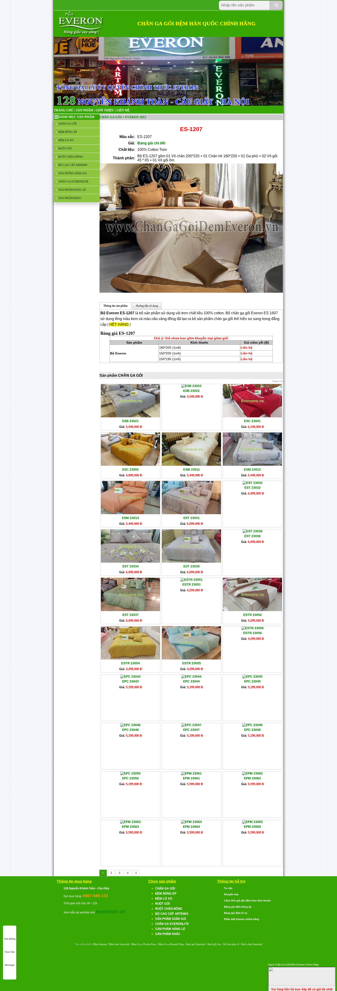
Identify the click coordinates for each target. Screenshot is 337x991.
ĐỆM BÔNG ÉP (67, 132)
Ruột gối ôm (214, 944)
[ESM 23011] (191, 464)
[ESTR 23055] (191, 658)
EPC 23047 (191, 730)
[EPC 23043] (130, 676)
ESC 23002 (130, 469)
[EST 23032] (252, 483)
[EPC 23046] (130, 725)
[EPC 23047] (191, 725)
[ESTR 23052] (252, 610)
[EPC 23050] (130, 773)
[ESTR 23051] (191, 579)
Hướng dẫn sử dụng (147, 305)
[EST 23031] (191, 513)
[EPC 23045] (252, 676)
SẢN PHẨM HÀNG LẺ (72, 189)
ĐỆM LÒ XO (66, 140)
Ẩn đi (331, 964)
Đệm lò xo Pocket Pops (143, 944)
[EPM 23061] (191, 773)
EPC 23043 (130, 681)
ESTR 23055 (191, 663)
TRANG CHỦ (63, 110)
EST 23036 (252, 536)
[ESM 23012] (252, 464)
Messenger (10, 965)
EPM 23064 (191, 826)
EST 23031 (191, 518)
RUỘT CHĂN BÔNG (70, 156)
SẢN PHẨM (84, 110)
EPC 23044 (191, 681)
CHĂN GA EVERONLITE (73, 181)
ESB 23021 (130, 421)
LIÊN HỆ (123, 110)
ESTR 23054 (130, 663)
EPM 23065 (252, 826)
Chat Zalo (10, 952)
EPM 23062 (252, 778)
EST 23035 (191, 566)
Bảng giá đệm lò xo (235, 913)
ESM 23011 (191, 469)
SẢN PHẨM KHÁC (70, 198)
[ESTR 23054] (130, 658)
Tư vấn (228, 888)
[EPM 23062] (252, 773)
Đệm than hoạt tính (119, 944)
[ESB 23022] (191, 386)
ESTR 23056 (252, 633)
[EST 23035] (191, 561)
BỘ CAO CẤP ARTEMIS (72, 165)
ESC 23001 (252, 421)
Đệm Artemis (100, 944)
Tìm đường (9, 939)
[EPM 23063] (130, 822)
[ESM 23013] (130, 513)
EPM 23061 (191, 778)
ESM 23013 (130, 518)
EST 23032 (252, 487)
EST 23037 (130, 615)
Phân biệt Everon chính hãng (241, 919)
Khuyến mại (231, 894)
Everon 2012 (135, 117)
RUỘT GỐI (65, 148)
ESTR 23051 (191, 584)
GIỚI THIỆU (105, 110)
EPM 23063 (130, 826)
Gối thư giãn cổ (231, 944)
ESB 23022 (191, 391)
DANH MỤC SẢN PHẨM (76, 117)
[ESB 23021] (130, 416)
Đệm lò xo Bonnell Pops (171, 944)
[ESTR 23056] (252, 628)
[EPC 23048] (252, 725)
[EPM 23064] (191, 822)
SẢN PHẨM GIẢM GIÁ (72, 173)
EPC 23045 (252, 681)
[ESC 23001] (252, 416)
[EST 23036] (252, 531)
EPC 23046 (130, 730)
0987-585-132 (95, 895)
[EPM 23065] (252, 822)
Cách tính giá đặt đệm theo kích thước (247, 900)
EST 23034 (130, 566)
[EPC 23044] (191, 676)
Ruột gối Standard (195, 944)
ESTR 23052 (252, 615)
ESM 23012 (252, 469)
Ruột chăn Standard (251, 944)
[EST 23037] (130, 610)
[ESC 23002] (130, 464)
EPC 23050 (130, 778)
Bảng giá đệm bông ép (237, 906)
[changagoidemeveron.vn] (81, 34)
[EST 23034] (130, 561)
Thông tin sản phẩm (115, 305)
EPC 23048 (252, 730)
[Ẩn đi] (302, 984)
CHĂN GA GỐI (67, 123)
